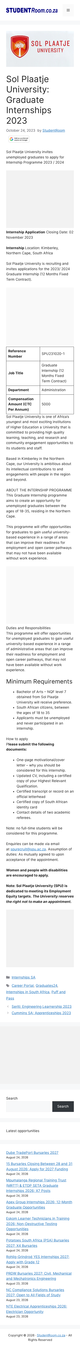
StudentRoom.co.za (51, 1335)
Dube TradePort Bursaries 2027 (32, 1153)
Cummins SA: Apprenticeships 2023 (41, 1013)
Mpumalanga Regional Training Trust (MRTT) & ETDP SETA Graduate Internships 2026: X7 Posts (36, 1185)
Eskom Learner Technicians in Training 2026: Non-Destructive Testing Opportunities (37, 1223)
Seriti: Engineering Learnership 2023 (42, 1007)
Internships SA (23, 977)
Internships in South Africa (27, 992)
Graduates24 (46, 986)
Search (12, 1098)
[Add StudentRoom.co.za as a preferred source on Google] (19, 139)
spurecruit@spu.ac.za (28, 849)
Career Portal (23, 986)
